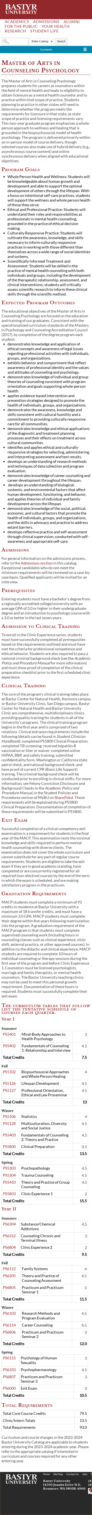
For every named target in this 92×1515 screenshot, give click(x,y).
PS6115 (9, 1358)
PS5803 (9, 1193)
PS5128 (9, 1123)
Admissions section (37, 563)
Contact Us (72, 1474)
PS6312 (9, 1235)
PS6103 (9, 1313)
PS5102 (9, 1071)
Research (15, 31)
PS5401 (9, 1034)
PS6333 (9, 1369)
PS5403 (9, 1135)
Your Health (56, 26)
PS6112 (9, 1268)
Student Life (44, 31)
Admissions (46, 21)
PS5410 (9, 1182)
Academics (17, 21)
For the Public (21, 26)
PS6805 (9, 1287)
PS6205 (9, 1275)
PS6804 (9, 1247)
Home (46, 1474)
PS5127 (9, 1090)
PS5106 (9, 1116)
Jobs (84, 1474)
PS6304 (9, 1224)
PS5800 (9, 1146)
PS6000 (9, 1388)
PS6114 (9, 1325)
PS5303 (9, 1168)
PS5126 (9, 1083)
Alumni (72, 21)
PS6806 (9, 1332)
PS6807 (9, 1376)
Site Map (58, 1474)
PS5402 (9, 1045)
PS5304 (9, 1175)
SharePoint (64, 797)
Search (61, 41)
